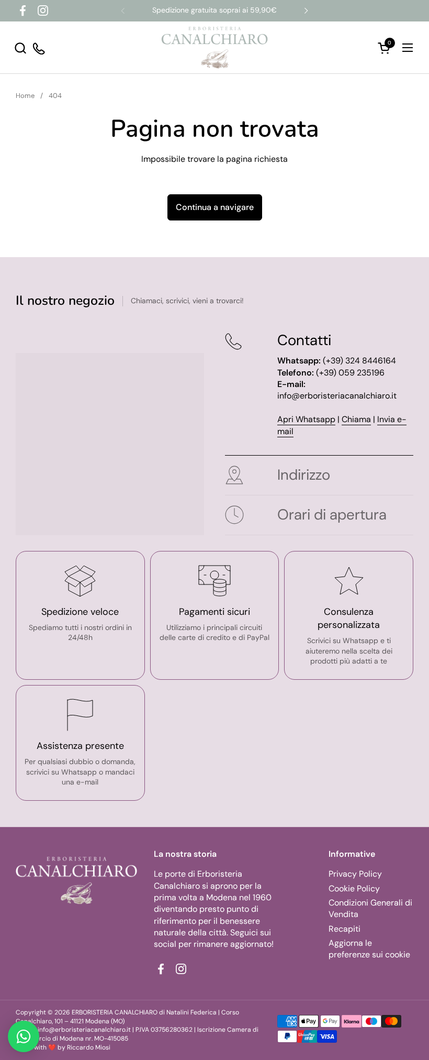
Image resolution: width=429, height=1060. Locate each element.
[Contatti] (39, 47)
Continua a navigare (215, 207)
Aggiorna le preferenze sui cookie (369, 948)
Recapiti (344, 928)
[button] (20, 47)
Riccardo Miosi (88, 1047)
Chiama (356, 419)
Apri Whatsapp (306, 419)
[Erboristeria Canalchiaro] (215, 48)
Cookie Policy (354, 888)
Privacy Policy (355, 873)
